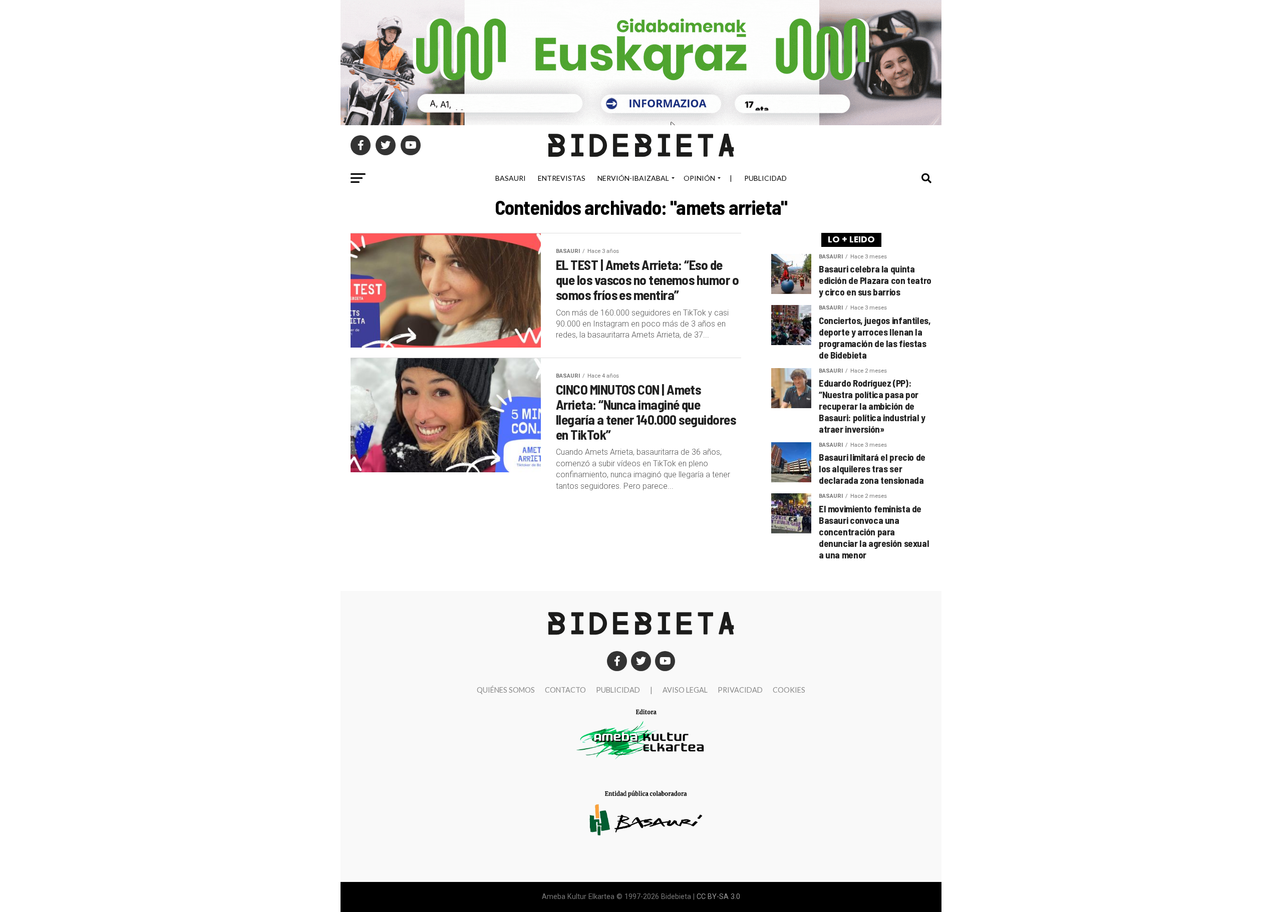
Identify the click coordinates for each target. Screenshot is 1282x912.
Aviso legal (685, 690)
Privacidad (740, 690)
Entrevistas (561, 178)
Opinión (699, 178)
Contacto (565, 690)
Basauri (510, 178)
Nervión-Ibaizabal (633, 178)
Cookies (789, 690)
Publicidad (765, 178)
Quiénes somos (506, 690)
